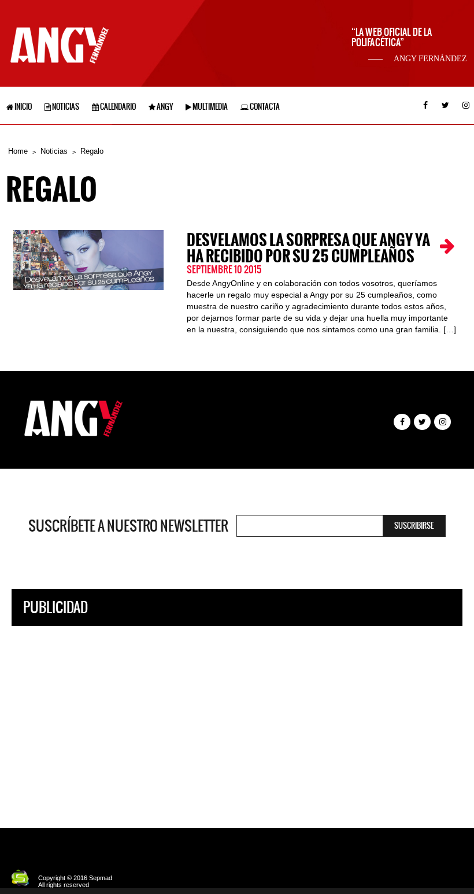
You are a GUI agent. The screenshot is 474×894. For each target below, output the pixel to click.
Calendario (117, 106)
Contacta (264, 106)
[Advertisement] (237, 718)
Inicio (22, 106)
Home (18, 151)
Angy (164, 106)
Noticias (65, 106)
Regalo (91, 151)
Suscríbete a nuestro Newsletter (128, 526)
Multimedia (209, 106)
